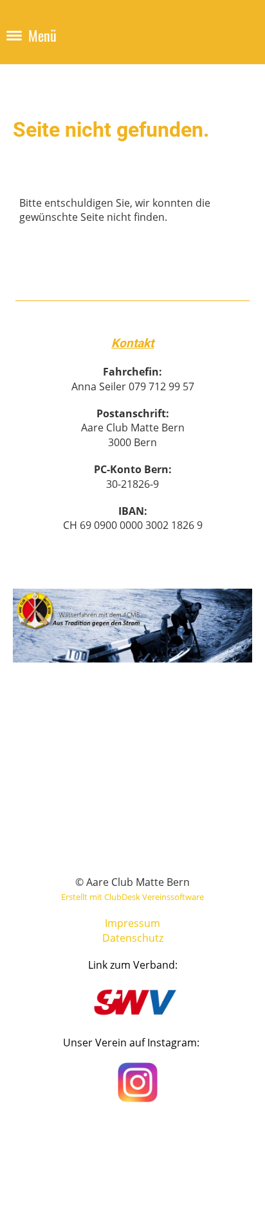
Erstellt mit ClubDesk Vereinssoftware (132, 897)
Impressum (132, 923)
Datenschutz (132, 938)
